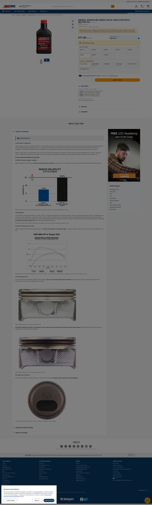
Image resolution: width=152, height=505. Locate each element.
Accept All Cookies (48, 500)
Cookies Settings (10, 500)
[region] (29, 494)
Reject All (37, 500)
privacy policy (38, 492)
